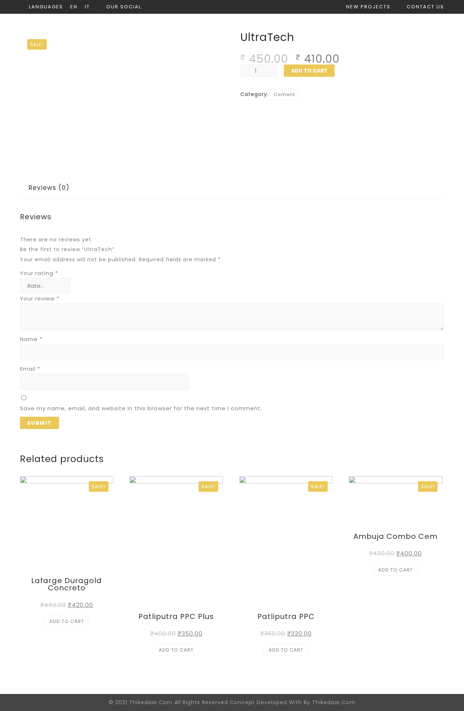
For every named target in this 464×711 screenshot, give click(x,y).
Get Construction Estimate (396, 27)
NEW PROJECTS (368, 6)
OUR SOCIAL (123, 6)
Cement (284, 94)
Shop (265, 27)
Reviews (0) (49, 187)
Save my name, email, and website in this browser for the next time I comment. (141, 408)
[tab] (49, 188)
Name (31, 339)
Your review (39, 298)
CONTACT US (425, 6)
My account (310, 27)
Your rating (39, 273)
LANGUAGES (46, 6)
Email (30, 369)
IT (87, 6)
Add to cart (309, 70)
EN (74, 6)
